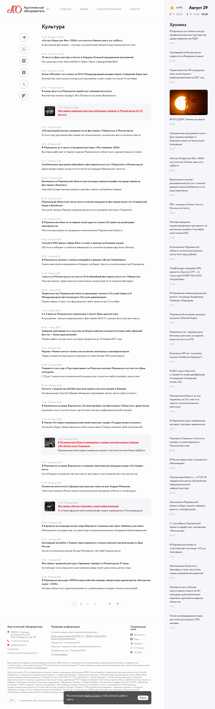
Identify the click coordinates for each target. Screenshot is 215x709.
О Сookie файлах (59, 654)
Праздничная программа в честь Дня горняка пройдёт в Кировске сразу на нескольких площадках (188, 139)
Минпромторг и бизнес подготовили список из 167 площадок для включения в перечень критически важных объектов (186, 594)
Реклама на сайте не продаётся (22, 653)
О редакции (13, 649)
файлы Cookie (92, 696)
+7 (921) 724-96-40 (20, 641)
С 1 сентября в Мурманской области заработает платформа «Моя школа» (188, 527)
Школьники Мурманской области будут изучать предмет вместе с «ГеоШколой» (188, 505)
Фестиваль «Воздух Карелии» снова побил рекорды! (88, 506)
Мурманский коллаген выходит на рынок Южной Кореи (188, 316)
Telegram (138, 643)
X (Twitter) (139, 648)
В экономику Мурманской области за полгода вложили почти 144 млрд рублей (186, 250)
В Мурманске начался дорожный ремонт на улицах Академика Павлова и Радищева (188, 296)
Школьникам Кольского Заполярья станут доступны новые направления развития (186, 569)
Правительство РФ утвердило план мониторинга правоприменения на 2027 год (187, 74)
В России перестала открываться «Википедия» (188, 461)
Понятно (143, 698)
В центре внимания (109, 9)
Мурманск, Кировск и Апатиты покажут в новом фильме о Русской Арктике (187, 442)
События (65, 9)
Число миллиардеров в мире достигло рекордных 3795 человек (186, 619)
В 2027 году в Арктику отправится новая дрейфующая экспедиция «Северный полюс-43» (187, 376)
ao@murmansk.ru (19, 645)
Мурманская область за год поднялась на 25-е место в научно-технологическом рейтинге (185, 401)
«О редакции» (40, 667)
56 (118, 603)
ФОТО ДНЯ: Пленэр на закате (187, 119)
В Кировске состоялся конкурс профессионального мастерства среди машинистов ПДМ (188, 35)
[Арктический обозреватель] (26, 9)
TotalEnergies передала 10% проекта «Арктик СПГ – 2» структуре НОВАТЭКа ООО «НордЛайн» (186, 274)
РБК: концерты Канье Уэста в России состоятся (186, 206)
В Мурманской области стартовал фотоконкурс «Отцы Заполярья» (188, 548)
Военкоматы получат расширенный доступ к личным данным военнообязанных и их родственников (187, 185)
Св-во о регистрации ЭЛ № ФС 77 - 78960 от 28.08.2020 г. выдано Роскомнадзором (79, 637)
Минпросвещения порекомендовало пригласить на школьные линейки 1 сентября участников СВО (188, 227)
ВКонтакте (139, 635)
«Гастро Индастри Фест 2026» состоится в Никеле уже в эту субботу (187, 162)
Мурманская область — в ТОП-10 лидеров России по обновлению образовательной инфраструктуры (188, 482)
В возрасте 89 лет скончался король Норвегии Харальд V (186, 355)
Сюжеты (135, 9)
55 (110, 603)
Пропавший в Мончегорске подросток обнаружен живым (186, 54)
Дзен (136, 639)
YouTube (138, 652)
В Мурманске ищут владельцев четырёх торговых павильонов (187, 422)
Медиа (84, 9)
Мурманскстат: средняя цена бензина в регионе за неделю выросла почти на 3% (186, 335)
